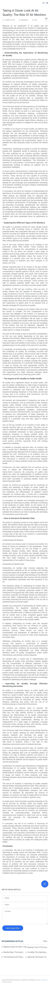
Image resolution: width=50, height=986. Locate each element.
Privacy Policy (7, 982)
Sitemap (44, 980)
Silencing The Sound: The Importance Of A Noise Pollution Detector (37, 957)
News (45, 941)
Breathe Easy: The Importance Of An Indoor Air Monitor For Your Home (13, 952)
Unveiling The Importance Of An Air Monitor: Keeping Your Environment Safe (37, 952)
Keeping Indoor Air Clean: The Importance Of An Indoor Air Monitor (15, 947)
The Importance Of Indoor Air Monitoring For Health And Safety (13, 957)
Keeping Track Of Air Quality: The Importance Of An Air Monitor (37, 947)
